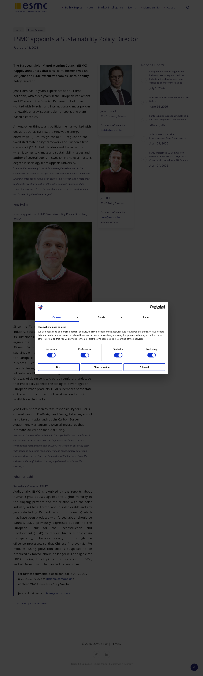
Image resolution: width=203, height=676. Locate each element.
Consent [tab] (56, 317)
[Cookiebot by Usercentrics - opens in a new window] (152, 307)
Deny (59, 367)
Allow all (144, 367)
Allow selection (102, 367)
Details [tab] (101, 317)
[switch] (85, 355)
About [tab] (146, 317)
